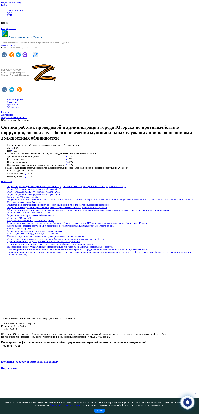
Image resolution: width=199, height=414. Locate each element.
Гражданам (12, 104)
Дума (9, 12)
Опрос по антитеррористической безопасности (30, 215)
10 (67, 162)
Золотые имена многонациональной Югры (28, 212)
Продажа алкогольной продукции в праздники (30, 220)
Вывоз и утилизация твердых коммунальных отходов (33, 233)
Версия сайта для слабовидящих (17, 20)
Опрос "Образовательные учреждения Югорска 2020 (33, 194)
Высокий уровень (16, 170)
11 (26, 170)
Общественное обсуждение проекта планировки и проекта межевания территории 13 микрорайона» (57, 207)
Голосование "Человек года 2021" (24, 197)
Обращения (13, 107)
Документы (13, 102)
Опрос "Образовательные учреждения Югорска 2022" (34, 189)
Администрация (15, 10)
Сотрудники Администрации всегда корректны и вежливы (36, 165)
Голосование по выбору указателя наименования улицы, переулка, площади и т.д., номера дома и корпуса (60, 247)
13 (12, 148)
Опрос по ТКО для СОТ (19, 218)
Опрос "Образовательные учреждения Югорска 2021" (34, 191)
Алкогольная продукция (19, 228)
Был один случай (15, 159)
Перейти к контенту (11, 2)
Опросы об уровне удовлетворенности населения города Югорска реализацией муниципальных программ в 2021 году (66, 186)
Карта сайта (9, 368)
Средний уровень (16, 173)
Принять (99, 411)
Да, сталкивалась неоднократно (23, 156)
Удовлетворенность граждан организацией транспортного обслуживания (43, 241)
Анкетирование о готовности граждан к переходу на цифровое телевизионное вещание (51, 244)
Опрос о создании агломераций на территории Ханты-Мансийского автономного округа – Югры (55, 239)
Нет (9, 151)
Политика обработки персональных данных (29, 361)
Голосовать (6, 181)
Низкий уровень (15, 176)
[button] (187, 402)
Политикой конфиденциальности (66, 405)
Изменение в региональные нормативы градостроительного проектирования (45, 236)
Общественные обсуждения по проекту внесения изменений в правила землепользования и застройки (58, 205)
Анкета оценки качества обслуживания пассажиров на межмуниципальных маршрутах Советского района (60, 226)
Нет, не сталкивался (17, 162)
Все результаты (8, 28)
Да (8, 148)
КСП (9, 15)
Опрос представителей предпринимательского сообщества (36, 231)
